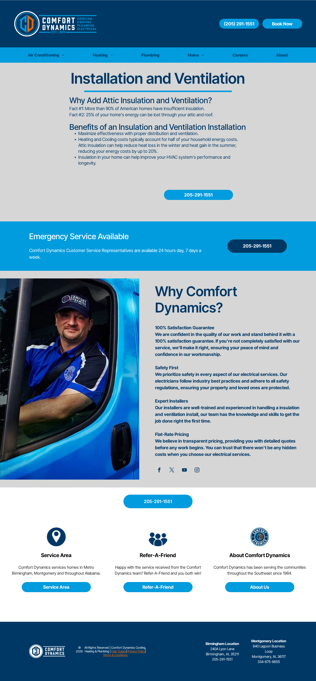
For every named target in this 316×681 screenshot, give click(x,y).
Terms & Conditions (115, 655)
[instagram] (197, 470)
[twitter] (172, 470)
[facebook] (159, 470)
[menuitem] (46, 55)
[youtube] (184, 470)
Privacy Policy (136, 651)
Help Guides (118, 651)
